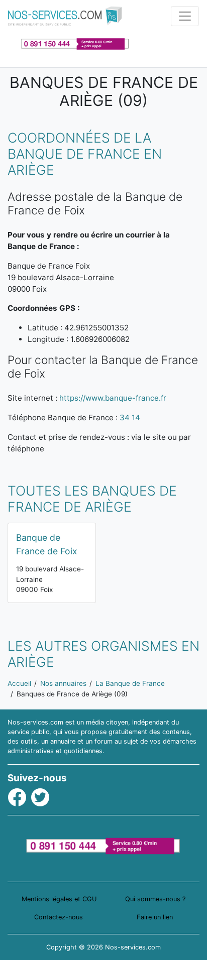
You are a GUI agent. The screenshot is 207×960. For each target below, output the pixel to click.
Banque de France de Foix (46, 544)
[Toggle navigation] (185, 16)
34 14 (130, 417)
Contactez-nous (58, 917)
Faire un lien (155, 917)
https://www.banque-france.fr (112, 398)
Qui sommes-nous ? (155, 899)
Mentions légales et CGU (59, 899)
